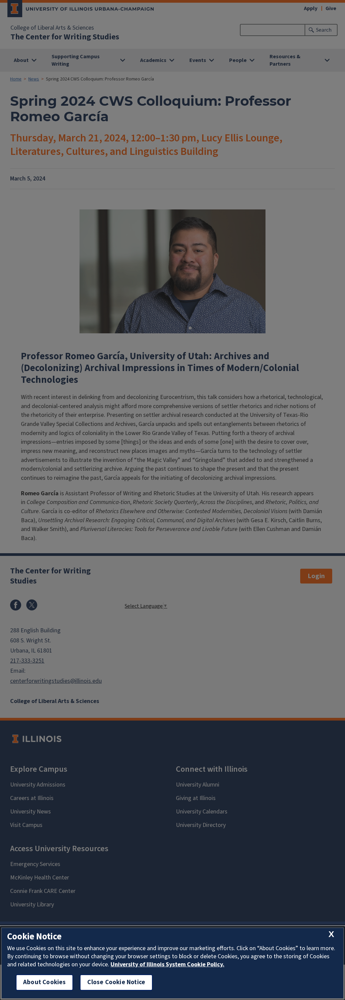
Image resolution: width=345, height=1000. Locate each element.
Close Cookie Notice (116, 982)
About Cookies (44, 982)
